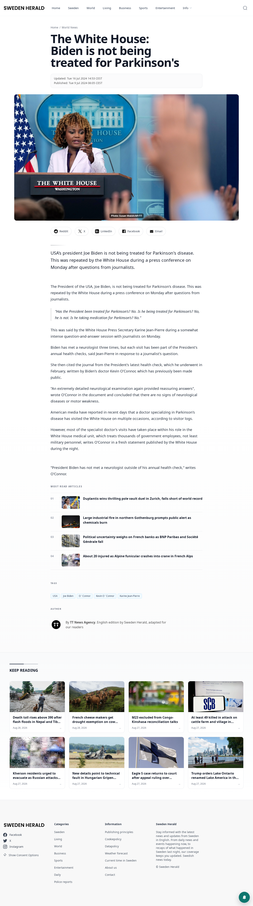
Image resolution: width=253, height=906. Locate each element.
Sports (143, 8)
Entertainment (165, 8)
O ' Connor (85, 596)
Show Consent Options (24, 855)
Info (185, 8)
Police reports (63, 882)
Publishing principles (119, 832)
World (91, 8)
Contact (110, 875)
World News (70, 27)
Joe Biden (68, 596)
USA (55, 596)
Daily (57, 875)
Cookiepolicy (113, 839)
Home (56, 8)
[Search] (245, 8)
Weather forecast (116, 853)
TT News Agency (82, 622)
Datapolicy (112, 846)
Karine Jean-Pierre (130, 596)
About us (111, 867)
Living (107, 8)
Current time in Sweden (121, 860)
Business (125, 8)
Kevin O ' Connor (105, 596)
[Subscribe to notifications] (244, 897)
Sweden (73, 8)
